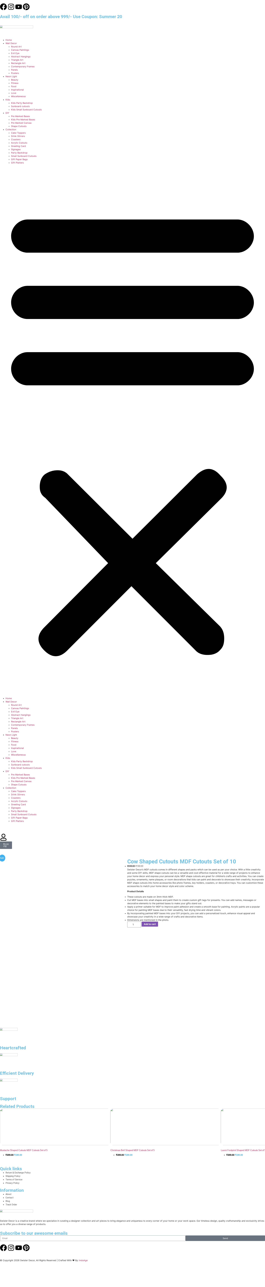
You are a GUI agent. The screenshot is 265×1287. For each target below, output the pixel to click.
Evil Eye (15, 53)
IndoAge (83, 1260)
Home (9, 40)
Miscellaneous (18, 96)
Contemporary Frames (23, 66)
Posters (15, 73)
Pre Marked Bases (20, 116)
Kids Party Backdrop (22, 103)
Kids (8, 99)
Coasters (15, 139)
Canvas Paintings (20, 50)
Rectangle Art (18, 63)
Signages (16, 149)
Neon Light (11, 76)
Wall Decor (11, 43)
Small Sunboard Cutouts (23, 156)
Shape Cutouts (18, 126)
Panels (14, 69)
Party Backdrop (19, 152)
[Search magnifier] (259, 1276)
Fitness (14, 83)
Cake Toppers (18, 132)
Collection (11, 129)
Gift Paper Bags (19, 159)
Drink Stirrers (18, 136)
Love (13, 93)
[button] (132, 430)
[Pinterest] (26, 6)
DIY (7, 113)
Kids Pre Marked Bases (23, 119)
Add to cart (150, 924)
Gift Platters (17, 162)
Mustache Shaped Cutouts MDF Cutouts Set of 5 (23, 1150)
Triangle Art (17, 59)
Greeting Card (18, 146)
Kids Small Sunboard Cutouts (26, 109)
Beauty (14, 79)
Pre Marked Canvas (21, 122)
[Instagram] (11, 6)
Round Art (16, 46)
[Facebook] (3, 6)
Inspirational (17, 89)
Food (13, 86)
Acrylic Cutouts (19, 142)
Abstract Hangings (21, 56)
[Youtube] (18, 6)
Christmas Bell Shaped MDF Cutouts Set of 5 (132, 1150)
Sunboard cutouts (20, 106)
